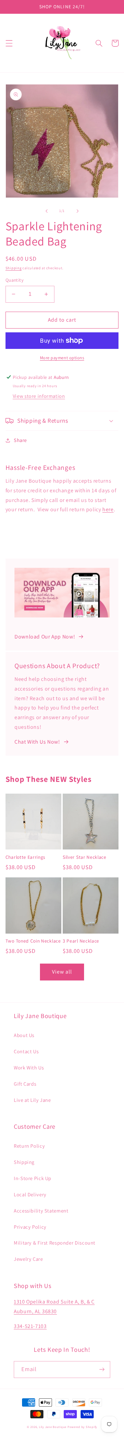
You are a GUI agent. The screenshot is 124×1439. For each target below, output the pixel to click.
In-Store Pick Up (32, 1178)
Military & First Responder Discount (54, 1242)
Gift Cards (25, 1083)
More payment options (62, 358)
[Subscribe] (102, 1369)
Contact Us (26, 1051)
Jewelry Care (28, 1259)
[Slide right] (77, 211)
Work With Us (29, 1067)
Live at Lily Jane (32, 1100)
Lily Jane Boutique (52, 1427)
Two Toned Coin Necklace (33, 941)
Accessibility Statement (41, 1210)
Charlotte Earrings (25, 857)
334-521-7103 (30, 1326)
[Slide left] (46, 211)
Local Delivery (30, 1194)
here (108, 509)
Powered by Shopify (82, 1427)
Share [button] (20, 440)
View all (62, 971)
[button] (9, 43)
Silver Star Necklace (84, 857)
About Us (24, 1035)
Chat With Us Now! (37, 741)
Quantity (14, 280)
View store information (39, 396)
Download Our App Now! (44, 636)
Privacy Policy (30, 1227)
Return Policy (29, 1146)
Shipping (14, 267)
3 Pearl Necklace (81, 941)
